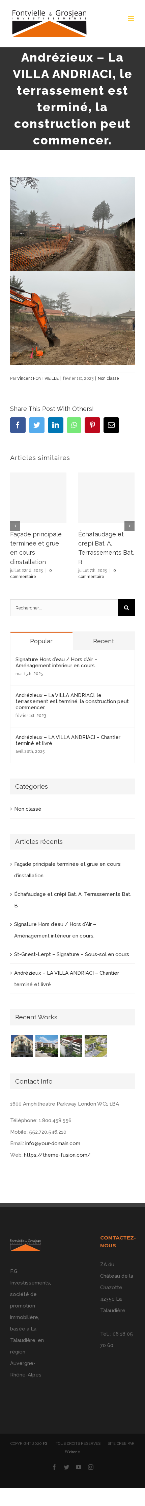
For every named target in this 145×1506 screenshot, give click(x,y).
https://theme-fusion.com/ (57, 1155)
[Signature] (95, 1046)
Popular (41, 641)
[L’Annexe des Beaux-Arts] (71, 1046)
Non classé (108, 378)
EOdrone (72, 1452)
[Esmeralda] (46, 1046)
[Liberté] (21, 1046)
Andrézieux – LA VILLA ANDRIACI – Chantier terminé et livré (68, 740)
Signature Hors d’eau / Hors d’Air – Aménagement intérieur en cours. (56, 662)
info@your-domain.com (52, 1143)
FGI (46, 1443)
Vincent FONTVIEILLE (38, 378)
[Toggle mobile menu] (131, 18)
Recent (103, 641)
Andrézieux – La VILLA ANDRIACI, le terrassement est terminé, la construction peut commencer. (72, 701)
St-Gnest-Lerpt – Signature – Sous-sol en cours (71, 954)
